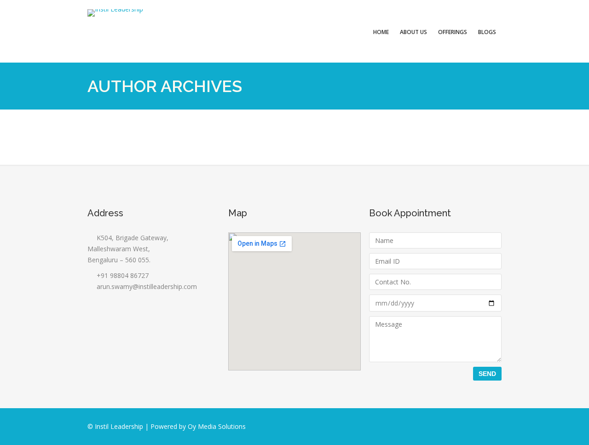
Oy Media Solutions (217, 426)
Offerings (452, 32)
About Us (413, 32)
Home (381, 32)
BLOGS (487, 32)
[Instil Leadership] (115, 13)
